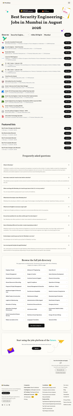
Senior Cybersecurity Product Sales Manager (16, 86)
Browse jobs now (60, 369)
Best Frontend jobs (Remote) (9, 138)
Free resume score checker (48, 394)
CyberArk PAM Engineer (11, 56)
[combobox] (18, 35)
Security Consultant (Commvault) (13, 42)
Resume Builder (46, 396)
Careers (65, 387)
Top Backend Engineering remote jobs (51, 401)
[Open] (28, 35)
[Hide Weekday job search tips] (70, 360)
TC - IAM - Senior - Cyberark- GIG (13, 63)
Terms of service (67, 402)
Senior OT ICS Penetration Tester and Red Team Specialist (19, 91)
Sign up (36, 348)
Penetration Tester (10, 52)
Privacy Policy (67, 400)
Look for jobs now (6, 401)
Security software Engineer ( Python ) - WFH (16, 110)
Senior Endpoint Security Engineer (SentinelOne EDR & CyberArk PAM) (23, 100)
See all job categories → (36, 325)
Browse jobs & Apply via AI (49, 387)
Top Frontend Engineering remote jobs (51, 403)
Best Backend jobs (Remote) (9, 133)
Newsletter (66, 394)
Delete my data (67, 404)
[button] (69, 3)
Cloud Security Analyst (11, 76)
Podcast (66, 392)
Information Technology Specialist (13, 115)
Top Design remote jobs (48, 410)
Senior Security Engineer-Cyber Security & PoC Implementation (21, 96)
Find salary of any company (49, 392)
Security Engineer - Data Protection (14, 47)
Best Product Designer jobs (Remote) (11, 147)
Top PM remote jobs (47, 408)
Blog (65, 389)
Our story (66, 385)
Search (68, 34)
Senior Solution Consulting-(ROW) (14, 105)
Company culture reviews (48, 389)
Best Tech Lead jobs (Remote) (9, 142)
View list (68, 128)
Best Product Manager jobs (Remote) (11, 128)
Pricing (25, 399)
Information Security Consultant (13, 81)
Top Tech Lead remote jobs (48, 406)
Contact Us (66, 396)
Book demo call (6, 393)
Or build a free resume (61, 372)
